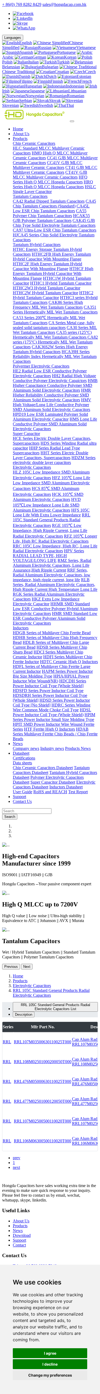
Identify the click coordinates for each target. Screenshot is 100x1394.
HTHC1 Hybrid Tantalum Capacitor (60, 283)
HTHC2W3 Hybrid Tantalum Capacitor (46, 288)
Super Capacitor (26, 433)
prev (16, 1157)
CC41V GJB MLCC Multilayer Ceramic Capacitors (47, 165)
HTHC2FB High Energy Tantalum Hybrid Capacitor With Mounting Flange (52, 256)
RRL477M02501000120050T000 (42, 1101)
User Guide (22, 791)
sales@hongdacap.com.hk (64, 4)
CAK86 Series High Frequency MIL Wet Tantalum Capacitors (48, 304)
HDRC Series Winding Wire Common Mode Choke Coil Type (51, 707)
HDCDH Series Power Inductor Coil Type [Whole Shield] (49, 683)
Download (22, 1235)
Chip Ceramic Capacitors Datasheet (43, 767)
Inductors (21, 628)
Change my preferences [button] (50, 1375)
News (18, 743)
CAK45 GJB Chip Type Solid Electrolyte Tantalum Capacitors (54, 223)
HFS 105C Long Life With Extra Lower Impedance (51, 512)
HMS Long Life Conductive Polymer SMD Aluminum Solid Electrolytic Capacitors (55, 424)
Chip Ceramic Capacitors (34, 143)
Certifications (24, 758)
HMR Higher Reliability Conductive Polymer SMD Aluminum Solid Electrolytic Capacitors (52, 395)
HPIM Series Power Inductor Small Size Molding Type (54, 717)
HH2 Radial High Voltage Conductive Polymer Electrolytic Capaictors (54, 378)
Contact (19, 1245)
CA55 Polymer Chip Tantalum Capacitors (49, 213)
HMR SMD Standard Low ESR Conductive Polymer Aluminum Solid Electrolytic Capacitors (55, 618)
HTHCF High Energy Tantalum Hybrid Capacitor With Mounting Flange (53, 273)
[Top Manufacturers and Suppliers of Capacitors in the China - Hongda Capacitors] (35, 120)
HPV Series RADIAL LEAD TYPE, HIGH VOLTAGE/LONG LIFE (48, 556)
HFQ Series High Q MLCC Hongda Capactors (50, 179)
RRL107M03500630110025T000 (42, 1042)
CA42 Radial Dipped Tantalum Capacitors (49, 201)
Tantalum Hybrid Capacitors (37, 244)
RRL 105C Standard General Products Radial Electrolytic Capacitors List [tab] (55, 1007)
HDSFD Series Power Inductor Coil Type (48, 690)
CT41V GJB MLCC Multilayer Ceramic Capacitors (50, 174)
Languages (12, 38)
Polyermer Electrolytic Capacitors (41, 366)
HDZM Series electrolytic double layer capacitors (54, 460)
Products (20, 138)
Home (18, 129)
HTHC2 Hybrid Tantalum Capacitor (53, 295)
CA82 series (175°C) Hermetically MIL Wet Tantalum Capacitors (55, 342)
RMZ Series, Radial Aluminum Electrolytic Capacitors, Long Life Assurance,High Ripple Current (52, 565)
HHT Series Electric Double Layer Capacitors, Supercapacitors (50, 455)
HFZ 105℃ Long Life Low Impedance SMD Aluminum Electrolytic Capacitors (51, 483)
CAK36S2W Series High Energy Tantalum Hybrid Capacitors (50, 349)
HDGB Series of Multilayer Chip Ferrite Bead (52, 632)
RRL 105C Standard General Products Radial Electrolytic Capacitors (51, 520)
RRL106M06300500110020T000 (42, 1141)
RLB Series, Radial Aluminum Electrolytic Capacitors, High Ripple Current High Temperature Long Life (55, 584)
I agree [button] (50, 1353)
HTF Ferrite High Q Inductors (49, 729)
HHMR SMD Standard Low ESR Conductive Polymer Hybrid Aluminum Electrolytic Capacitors (55, 609)
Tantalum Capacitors (30, 196)
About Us (21, 133)
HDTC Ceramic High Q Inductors (69, 661)
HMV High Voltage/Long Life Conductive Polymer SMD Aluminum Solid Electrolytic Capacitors (52, 405)
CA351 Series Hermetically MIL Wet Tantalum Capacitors (55, 309)
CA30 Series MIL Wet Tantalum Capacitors (55, 330)
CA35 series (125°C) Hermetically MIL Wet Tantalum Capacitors (52, 334)
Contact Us (22, 801)
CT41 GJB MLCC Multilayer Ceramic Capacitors (55, 170)
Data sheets (22, 763)
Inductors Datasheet (66, 787)
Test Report (78, 791)
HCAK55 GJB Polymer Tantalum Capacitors (51, 218)
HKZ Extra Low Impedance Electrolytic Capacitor (46, 601)
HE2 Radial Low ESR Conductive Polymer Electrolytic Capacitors (50, 373)
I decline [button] (50, 1364)
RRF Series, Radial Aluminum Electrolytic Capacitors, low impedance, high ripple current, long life (51, 575)
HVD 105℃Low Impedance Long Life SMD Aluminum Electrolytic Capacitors (47, 504)
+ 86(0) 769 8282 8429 (21, 4)
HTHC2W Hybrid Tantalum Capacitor (45, 292)
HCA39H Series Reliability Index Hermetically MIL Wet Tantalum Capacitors (55, 356)
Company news (26, 748)
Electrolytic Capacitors (32, 467)
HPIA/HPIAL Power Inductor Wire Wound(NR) (51, 678)
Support (19, 796)
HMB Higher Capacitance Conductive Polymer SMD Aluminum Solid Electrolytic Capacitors (55, 385)
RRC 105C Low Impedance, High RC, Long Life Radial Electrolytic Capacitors (55, 548)
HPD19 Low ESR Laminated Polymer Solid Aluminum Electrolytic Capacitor (50, 416)
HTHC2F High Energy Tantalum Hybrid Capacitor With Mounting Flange (47, 266)
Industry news (52, 748)
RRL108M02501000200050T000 (42, 1061)
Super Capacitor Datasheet (52, 782)
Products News (78, 748)
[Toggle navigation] (72, 121)
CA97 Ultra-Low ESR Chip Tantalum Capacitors (54, 230)
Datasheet (21, 753)
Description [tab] (23, 1015)
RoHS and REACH (50, 791)
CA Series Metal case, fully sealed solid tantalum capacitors (53, 325)
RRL (7, 1042)
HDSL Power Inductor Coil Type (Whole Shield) (52, 712)
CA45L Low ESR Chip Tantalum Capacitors (51, 208)
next (16, 1167)
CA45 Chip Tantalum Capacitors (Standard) (54, 203)
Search (9, 817)
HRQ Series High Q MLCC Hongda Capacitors (53, 184)
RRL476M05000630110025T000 (42, 1081)
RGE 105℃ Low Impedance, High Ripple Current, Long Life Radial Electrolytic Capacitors (50, 530)
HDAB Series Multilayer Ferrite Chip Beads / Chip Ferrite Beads (55, 734)
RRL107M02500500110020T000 (42, 1121)
